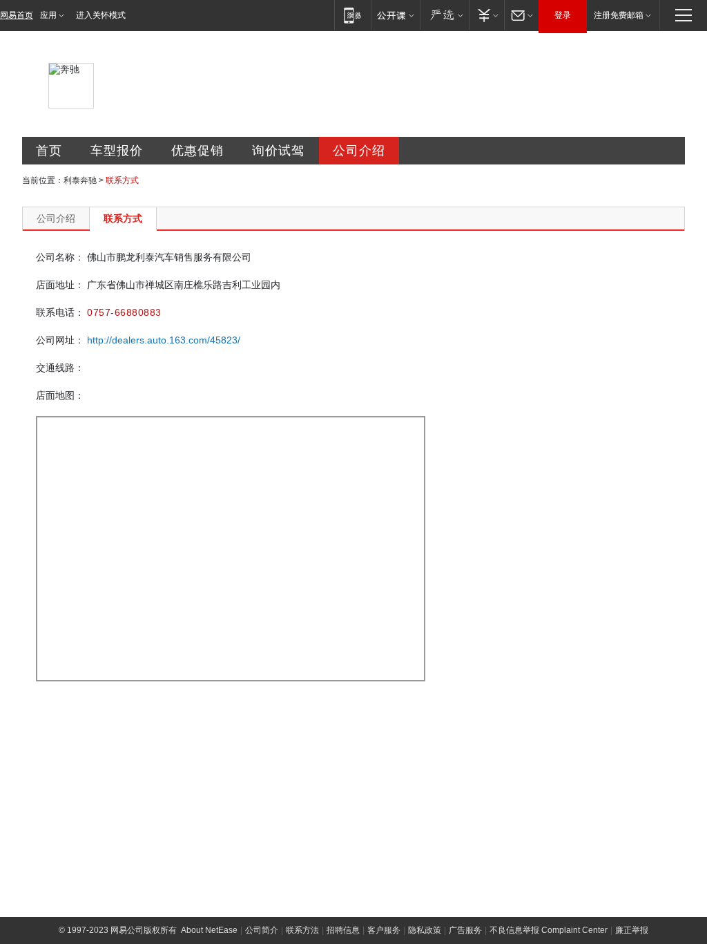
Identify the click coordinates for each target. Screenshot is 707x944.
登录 (562, 15)
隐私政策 (424, 930)
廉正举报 (631, 930)
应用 (48, 15)
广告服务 (465, 930)
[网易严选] (444, 15)
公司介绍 (359, 151)
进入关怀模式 (101, 15)
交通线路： (60, 367)
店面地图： (60, 395)
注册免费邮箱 (618, 15)
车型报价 (116, 151)
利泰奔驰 (80, 180)
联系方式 (123, 218)
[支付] (486, 15)
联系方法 (302, 930)
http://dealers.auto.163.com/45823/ (163, 340)
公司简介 (261, 930)
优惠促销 (197, 151)
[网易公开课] (395, 15)
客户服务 (383, 930)
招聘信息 (343, 930)
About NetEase (209, 930)
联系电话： (60, 312)
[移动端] (352, 15)
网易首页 (16, 15)
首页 (49, 151)
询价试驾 (278, 151)
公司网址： (60, 340)
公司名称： (60, 257)
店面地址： (60, 284)
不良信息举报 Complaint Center (549, 930)
